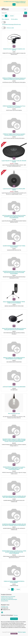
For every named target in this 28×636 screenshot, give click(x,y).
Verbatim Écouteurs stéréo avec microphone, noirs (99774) (14, 49)
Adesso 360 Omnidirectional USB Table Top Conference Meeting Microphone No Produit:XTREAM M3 (14, 329)
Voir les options (14, 19)
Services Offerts (4, 600)
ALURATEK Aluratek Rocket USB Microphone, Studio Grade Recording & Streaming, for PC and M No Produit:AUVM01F (14, 272)
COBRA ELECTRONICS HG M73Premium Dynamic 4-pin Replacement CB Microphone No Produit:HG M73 (14, 79)
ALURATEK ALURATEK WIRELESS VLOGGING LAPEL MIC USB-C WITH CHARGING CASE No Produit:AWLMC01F (14, 497)
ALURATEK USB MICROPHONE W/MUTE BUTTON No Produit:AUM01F (14, 246)
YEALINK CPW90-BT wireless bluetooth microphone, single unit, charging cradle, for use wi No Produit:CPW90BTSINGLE (14, 468)
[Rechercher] (25, 13)
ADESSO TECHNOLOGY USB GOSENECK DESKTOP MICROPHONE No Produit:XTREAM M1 (14, 358)
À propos (16, 615)
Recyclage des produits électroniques (9, 599)
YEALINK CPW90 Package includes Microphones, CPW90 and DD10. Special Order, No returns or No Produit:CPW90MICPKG (14, 552)
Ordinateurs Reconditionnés (7, 598)
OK (14, 4)
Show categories (5, 19)
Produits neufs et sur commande (8, 596)
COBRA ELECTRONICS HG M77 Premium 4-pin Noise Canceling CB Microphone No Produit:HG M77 (14, 134)
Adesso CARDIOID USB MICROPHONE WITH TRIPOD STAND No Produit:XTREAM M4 (14, 302)
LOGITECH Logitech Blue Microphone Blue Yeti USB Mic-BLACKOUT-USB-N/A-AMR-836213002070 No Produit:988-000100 (14, 216)
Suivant (12, 15)
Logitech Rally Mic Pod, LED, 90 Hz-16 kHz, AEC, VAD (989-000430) (14, 161)
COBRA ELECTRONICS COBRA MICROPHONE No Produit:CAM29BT (14, 582)
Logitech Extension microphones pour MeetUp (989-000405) (14, 189)
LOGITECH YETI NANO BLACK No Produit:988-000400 (14, 386)
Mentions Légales (22, 632)
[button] (25, 16)
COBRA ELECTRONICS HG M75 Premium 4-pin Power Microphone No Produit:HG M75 (14, 107)
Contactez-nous (4, 606)
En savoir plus (14, 618)
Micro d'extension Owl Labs (14, 413)
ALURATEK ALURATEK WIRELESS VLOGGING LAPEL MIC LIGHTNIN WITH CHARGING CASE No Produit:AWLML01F (14, 525)
